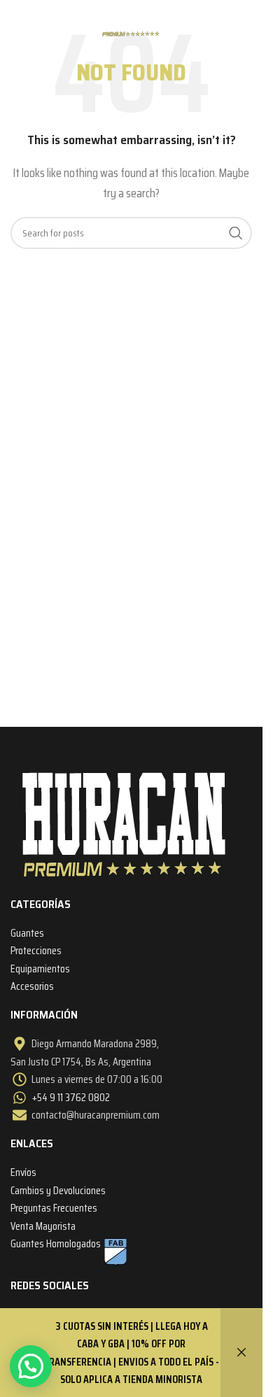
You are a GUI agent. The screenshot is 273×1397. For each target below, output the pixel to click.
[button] (31, 1366)
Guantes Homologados (55, 1243)
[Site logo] (131, 20)
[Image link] (124, 822)
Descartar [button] (241, 1353)
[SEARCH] (236, 233)
